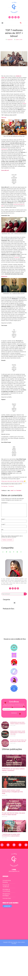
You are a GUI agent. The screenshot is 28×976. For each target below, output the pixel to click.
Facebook (11, 486)
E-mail (3, 524)
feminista (16, 257)
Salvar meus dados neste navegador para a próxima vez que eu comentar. (12, 536)
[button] (2, 23)
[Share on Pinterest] (17, 551)
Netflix (24, 103)
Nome (3, 519)
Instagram (4, 486)
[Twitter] (15, 17)
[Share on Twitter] (6, 551)
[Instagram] (9, 17)
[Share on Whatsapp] (3, 551)
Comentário (4, 502)
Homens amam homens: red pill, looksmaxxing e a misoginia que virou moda (17, 732)
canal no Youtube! (15, 490)
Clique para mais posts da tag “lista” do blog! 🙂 (13, 481)
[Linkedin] (12, 17)
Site (2, 529)
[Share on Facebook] (13, 551)
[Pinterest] (18, 17)
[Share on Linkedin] (10, 551)
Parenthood (4, 149)
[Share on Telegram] (21, 551)
